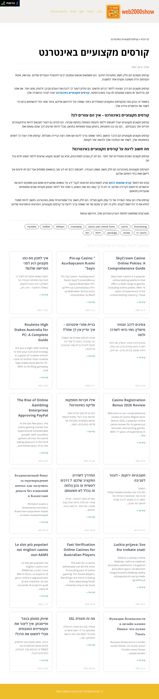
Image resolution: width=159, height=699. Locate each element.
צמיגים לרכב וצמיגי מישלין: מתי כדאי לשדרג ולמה (127, 329)
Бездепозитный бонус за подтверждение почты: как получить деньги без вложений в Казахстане (31, 485)
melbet (46, 226)
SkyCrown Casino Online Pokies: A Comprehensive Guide (126, 263)
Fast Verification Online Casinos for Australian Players (79, 549)
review (126, 232)
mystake (31, 226)
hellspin (60, 226)
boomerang (140, 226)
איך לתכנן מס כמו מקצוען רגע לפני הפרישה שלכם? (35, 263)
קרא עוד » (141, 302)
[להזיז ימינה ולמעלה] (4, 2)
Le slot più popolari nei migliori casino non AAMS (31, 549)
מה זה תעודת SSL (82, 618)
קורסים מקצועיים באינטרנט (73, 93)
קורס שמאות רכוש (120, 183)
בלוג (99, 11)
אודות (73, 11)
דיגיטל (90, 11)
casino (124, 226)
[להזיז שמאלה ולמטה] (2, 4)
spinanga (112, 232)
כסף (81, 11)
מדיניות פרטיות (59, 11)
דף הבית (145, 39)
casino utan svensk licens (101, 226)
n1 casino (141, 232)
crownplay (76, 226)
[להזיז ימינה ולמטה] (4, 4)
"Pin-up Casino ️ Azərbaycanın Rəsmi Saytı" (78, 263)
